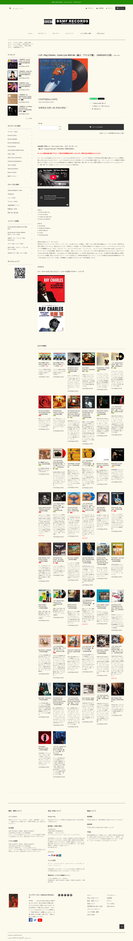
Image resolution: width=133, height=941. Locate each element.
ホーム (30, 33)
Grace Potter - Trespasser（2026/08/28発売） (88, 369)
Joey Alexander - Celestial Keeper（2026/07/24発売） (102, 509)
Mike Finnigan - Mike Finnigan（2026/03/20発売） (117, 699)
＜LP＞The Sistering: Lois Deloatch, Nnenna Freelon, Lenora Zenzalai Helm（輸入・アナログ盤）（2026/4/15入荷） (74, 701)
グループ (54, 33)
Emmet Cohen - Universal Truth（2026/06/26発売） (43, 606)
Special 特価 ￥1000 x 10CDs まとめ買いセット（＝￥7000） (44, 364)
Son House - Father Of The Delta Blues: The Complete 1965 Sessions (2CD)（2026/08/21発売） (87, 414)
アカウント (91, 8)
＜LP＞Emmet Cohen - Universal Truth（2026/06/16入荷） (59, 602)
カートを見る (110, 903)
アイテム (121, 8)
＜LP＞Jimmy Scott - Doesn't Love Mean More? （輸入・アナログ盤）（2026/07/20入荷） (117, 409)
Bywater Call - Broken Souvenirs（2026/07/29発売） (103, 465)
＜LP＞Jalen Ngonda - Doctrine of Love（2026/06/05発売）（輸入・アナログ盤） (88, 463)
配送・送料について (93, 901)
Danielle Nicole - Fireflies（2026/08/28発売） (103, 368)
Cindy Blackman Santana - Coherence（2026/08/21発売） (58, 412)
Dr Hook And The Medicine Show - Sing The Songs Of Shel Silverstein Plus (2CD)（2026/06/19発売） (102, 561)
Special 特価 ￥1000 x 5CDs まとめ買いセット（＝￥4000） (59, 364)
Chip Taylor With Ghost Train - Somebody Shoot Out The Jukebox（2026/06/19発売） (88, 560)
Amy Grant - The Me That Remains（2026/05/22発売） (74, 651)
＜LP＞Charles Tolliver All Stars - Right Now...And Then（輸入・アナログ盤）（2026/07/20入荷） (59, 507)
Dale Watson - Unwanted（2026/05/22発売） (44, 650)
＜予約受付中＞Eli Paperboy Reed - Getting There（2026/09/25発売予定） (25, 97)
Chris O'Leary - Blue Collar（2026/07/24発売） (116, 509)
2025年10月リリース (28, 44)
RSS (88, 914)
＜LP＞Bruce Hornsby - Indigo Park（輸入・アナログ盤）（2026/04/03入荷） (103, 698)
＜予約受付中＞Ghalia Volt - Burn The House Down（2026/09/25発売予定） (25, 73)
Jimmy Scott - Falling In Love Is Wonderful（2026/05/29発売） (103, 651)
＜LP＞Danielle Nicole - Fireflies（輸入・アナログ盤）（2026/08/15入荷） (117, 365)
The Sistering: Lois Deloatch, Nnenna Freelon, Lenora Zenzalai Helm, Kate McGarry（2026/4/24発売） (59, 701)
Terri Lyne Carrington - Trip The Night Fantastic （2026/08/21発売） (44, 412)
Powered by (10, 938)
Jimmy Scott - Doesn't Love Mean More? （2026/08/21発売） (102, 412)
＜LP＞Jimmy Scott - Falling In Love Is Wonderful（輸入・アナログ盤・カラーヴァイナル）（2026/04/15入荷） (117, 649)
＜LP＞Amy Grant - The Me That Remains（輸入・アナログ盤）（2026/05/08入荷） (88, 649)
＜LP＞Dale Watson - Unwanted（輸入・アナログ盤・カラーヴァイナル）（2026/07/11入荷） (59, 649)
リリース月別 (17, 44)
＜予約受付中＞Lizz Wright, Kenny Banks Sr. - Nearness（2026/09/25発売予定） (25, 109)
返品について (103, 133)
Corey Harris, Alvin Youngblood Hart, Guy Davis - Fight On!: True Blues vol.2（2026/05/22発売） (117, 608)
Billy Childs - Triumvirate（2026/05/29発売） (44, 698)
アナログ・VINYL (18, 42)
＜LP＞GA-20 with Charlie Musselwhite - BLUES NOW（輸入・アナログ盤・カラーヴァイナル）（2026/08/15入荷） (59, 464)
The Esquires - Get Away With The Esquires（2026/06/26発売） (117, 559)
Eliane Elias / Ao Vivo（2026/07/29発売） (116, 464)
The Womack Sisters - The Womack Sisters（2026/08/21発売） (73, 369)
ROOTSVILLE (35, 912)
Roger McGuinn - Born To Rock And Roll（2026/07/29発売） (44, 559)
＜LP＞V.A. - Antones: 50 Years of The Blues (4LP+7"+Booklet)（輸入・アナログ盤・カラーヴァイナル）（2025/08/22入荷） (59, 750)
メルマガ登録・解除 (85, 33)
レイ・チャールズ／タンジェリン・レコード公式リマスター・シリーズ (61, 271)
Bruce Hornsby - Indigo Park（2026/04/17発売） (88, 698)
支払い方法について (93, 898)
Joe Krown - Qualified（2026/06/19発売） (73, 558)
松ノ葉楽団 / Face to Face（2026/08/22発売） (44, 463)
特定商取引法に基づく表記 (116, 133)
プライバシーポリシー (93, 909)
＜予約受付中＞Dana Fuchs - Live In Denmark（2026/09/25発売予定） (25, 84)
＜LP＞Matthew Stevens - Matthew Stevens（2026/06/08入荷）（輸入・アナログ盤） (88, 603)
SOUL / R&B (28, 42)
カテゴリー (41, 33)
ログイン (110, 8)
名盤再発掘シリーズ (19, 47)
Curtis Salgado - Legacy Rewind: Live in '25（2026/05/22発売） (103, 606)
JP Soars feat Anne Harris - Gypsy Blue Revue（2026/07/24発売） (73, 510)
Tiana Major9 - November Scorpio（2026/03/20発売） (43, 748)
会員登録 (101, 8)
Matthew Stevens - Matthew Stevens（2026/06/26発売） (73, 606)
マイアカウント (111, 895)
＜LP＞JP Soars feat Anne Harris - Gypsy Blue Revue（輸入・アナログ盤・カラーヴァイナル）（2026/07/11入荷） (88, 507)
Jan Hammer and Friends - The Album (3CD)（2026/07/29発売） (58, 560)
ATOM (93, 914)
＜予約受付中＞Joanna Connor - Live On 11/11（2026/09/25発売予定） (25, 61)
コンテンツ (68, 33)
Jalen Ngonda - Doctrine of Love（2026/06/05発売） (74, 465)
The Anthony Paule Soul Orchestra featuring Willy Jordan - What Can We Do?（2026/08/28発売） (74, 414)
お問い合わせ (100, 33)
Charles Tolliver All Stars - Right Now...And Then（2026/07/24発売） (44, 509)
